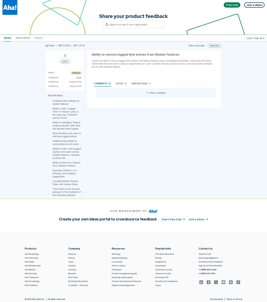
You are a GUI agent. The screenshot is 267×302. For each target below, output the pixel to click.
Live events (117, 262)
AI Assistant (160, 265)
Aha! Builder (30, 269)
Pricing (158, 258)
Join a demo (198, 219)
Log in (158, 285)
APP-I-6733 (64, 45)
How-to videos (118, 265)
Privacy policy (216, 299)
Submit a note (205, 254)
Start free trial (173, 219)
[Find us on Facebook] (208, 282)
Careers (72, 265)
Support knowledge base (123, 285)
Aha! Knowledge (32, 281)
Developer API (161, 277)
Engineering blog (119, 258)
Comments (102, 83)
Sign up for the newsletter (210, 265)
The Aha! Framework (164, 254)
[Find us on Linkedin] (201, 282)
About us (72, 254)
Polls (38, 37)
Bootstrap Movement (78, 281)
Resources (23, 37)
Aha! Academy (31, 285)
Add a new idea (197, 45)
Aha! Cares (73, 277)
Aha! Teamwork (32, 277)
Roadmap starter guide (122, 277)
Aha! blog (116, 254)
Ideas (7, 37)
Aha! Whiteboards (33, 265)
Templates (117, 269)
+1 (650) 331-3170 (207, 273)
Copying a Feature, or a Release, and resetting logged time (65, 173)
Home (51, 45)
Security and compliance (166, 281)
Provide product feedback (211, 262)
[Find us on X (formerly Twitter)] (216, 282)
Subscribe (214, 45)
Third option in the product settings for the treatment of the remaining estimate (67, 192)
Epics (78, 77)
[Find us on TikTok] (238, 282)
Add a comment (158, 92)
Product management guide (124, 273)
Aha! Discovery (31, 258)
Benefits (72, 273)
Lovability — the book (78, 285)
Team (71, 262)
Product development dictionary (126, 281)
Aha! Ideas (29, 262)
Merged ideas (141, 83)
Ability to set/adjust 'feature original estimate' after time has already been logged (67, 125)
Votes (121, 83)
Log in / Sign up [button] (254, 38)
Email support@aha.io (208, 258)
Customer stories (163, 273)
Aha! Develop (31, 273)
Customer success (163, 269)
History (71, 258)
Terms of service (234, 299)
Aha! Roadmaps (32, 254)
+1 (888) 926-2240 (207, 269)
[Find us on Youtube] (223, 282)
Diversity (72, 269)
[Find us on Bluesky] (230, 282)
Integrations (160, 262)
